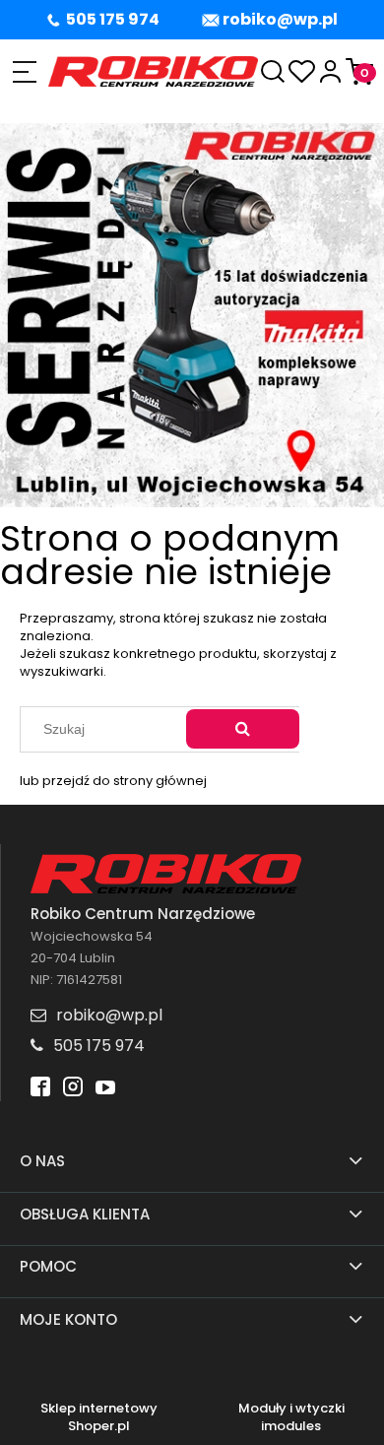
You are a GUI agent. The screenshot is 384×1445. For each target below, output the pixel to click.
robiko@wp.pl (280, 19)
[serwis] (192, 314)
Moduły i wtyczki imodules (291, 1417)
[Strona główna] (153, 71)
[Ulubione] (301, 72)
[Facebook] (40, 1089)
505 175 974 (113, 19)
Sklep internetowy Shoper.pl (99, 1417)
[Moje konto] (330, 71)
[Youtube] (105, 1089)
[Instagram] (73, 1089)
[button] (24, 72)
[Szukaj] (242, 729)
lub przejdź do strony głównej (113, 780)
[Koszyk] (359, 71)
